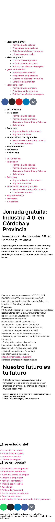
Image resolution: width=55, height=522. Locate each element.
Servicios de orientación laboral (29, 140)
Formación (12, 112)
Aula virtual (18, 125)
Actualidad (13, 152)
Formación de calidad (24, 45)
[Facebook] (24, 507)
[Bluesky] (33, 101)
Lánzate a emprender (24, 54)
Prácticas (12, 128)
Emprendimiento (15, 146)
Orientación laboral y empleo (28, 51)
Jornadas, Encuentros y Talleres (29, 122)
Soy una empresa (22, 134)
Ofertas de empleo (22, 143)
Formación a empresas (25, 60)
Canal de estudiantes (14, 396)
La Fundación (14, 109)
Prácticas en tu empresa (25, 63)
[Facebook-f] (4, 101)
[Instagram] (12, 101)
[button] (27, 155)
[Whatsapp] (3, 507)
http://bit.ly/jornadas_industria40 (16, 357)
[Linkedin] (17, 507)
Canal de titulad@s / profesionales (21, 398)
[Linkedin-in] (26, 101)
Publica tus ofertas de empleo (28, 66)
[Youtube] (19, 101)
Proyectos (12, 149)
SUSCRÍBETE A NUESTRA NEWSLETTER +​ (27, 394)
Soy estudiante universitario (27, 131)
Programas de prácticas (25, 48)
